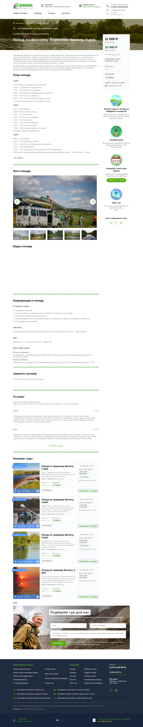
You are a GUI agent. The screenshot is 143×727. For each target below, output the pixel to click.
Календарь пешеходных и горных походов (73, 690)
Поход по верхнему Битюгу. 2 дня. (58, 467)
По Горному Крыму (20, 679)
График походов (20, 13)
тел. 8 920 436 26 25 (104, 721)
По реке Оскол (50, 669)
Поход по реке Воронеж (21, 669)
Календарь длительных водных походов (32, 694)
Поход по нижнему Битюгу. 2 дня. (58, 571)
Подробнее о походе (88, 491)
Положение (17, 709)
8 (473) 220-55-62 (119, 7)
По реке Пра (49, 683)
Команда (38, 13)
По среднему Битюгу (20, 683)
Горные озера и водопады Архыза (25, 672)
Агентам (73, 676)
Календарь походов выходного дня (30, 690)
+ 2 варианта (84, 477)
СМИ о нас (74, 683)
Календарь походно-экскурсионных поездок (33, 698)
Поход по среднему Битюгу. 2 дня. (58, 500)
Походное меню (90, 676)
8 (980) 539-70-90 (118, 10)
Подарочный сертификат (93, 683)
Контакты (66, 13)
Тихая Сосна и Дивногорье (23, 676)
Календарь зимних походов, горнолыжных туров (75, 694)
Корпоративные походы (93, 679)
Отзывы (51, 13)
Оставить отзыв (56, 445)
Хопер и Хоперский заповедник (56, 678)
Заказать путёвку (90, 669)
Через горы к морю (51, 674)
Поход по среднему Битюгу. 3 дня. (58, 536)
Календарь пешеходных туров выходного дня (74, 698)
